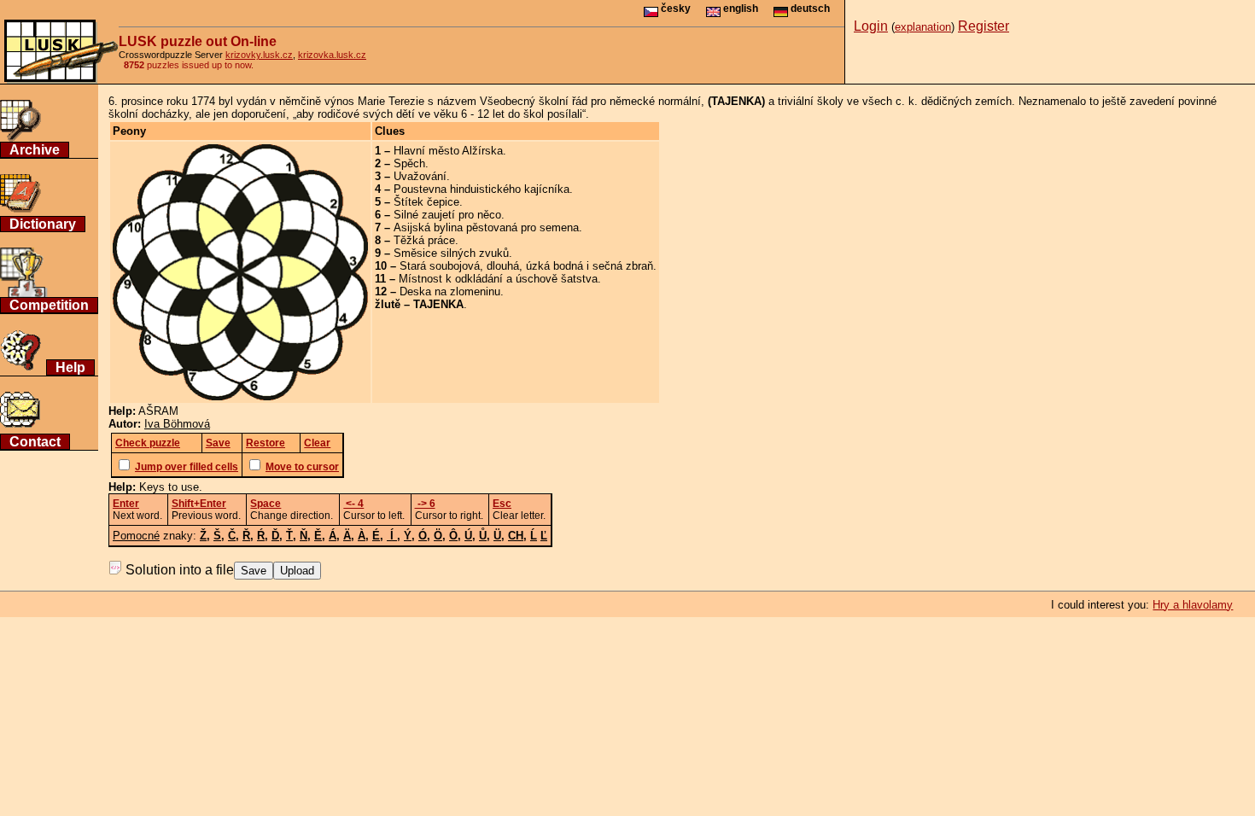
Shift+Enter (199, 504)
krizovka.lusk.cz (332, 55)
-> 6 (425, 504)
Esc (502, 504)
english (739, 9)
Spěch (409, 163)
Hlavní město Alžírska (448, 150)
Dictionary (42, 224)
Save (253, 570)
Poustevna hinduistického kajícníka (481, 189)
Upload (297, 570)
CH (515, 535)
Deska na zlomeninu (450, 291)
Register (983, 26)
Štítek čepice (426, 201)
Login (871, 26)
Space (265, 504)
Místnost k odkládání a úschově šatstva (498, 278)
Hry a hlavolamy (1193, 604)
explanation (923, 26)
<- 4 (353, 504)
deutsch (809, 9)
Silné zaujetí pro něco (447, 214)
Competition (49, 305)
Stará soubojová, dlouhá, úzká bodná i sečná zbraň (526, 265)
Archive (34, 150)
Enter (126, 504)
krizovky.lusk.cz (259, 55)
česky (674, 9)
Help (70, 367)
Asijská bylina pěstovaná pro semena (486, 227)
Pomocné (136, 535)
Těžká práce (424, 240)
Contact (35, 441)
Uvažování (420, 176)
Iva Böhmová (177, 423)
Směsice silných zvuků (451, 253)
